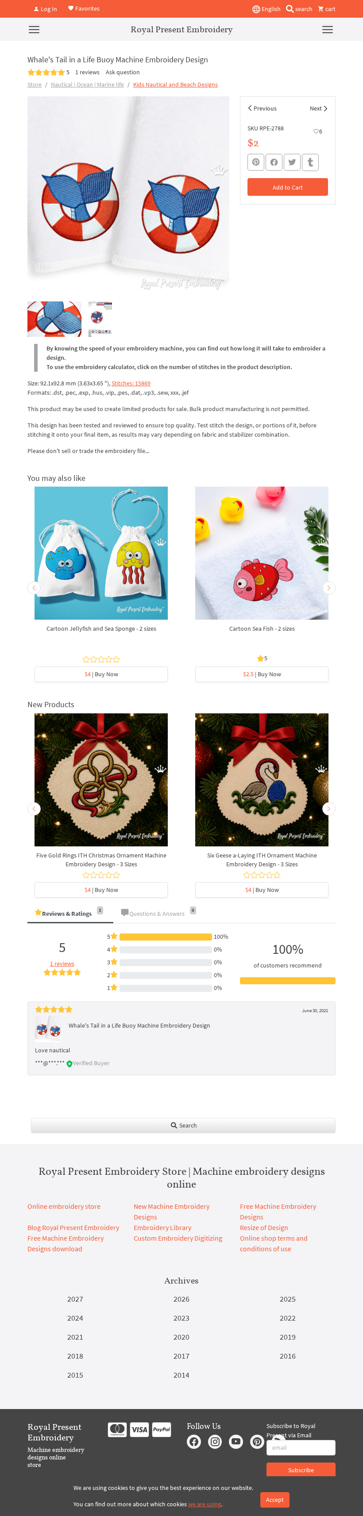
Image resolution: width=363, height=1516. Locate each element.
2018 (75, 1356)
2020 (181, 1337)
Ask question (123, 72)
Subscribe (301, 1470)
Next (316, 108)
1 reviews (87, 72)
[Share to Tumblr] (310, 162)
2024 (75, 1318)
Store (34, 84)
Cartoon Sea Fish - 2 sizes (262, 628)
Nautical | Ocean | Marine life (87, 84)
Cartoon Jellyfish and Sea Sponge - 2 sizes (101, 628)
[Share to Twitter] (292, 162)
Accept (275, 1500)
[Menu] (34, 29)
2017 (181, 1356)
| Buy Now (101, 674)
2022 (288, 1318)
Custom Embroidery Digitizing (178, 1238)
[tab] (70, 914)
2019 (288, 1337)
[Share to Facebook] (274, 162)
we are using (204, 1504)
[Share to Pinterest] (255, 162)
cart (330, 9)
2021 (75, 1337)
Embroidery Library (162, 1227)
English (270, 9)
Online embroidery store (63, 1206)
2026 (181, 1299)
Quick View (101, 558)
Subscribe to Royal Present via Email (291, 1430)
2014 (181, 1375)
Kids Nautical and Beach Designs (175, 84)
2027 (75, 1299)
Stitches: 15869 (131, 383)
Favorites (87, 8)
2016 (288, 1356)
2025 (288, 1299)
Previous (265, 108)
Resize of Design (264, 1227)
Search (187, 1125)
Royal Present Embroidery (182, 29)
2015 (75, 1375)
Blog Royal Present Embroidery (73, 1227)
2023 (181, 1318)
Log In (48, 9)
